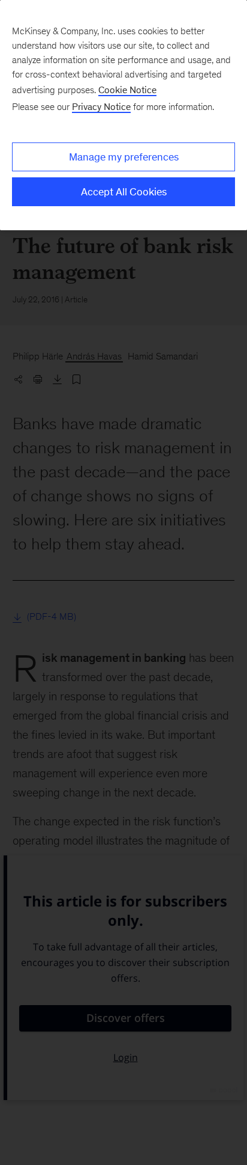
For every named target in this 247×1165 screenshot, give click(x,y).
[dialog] (123, 115)
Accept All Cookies (124, 192)
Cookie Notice (127, 90)
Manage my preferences (124, 157)
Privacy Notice (101, 107)
